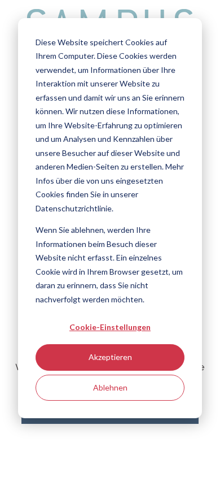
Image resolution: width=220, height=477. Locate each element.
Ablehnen (110, 387)
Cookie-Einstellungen (110, 327)
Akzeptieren (110, 357)
